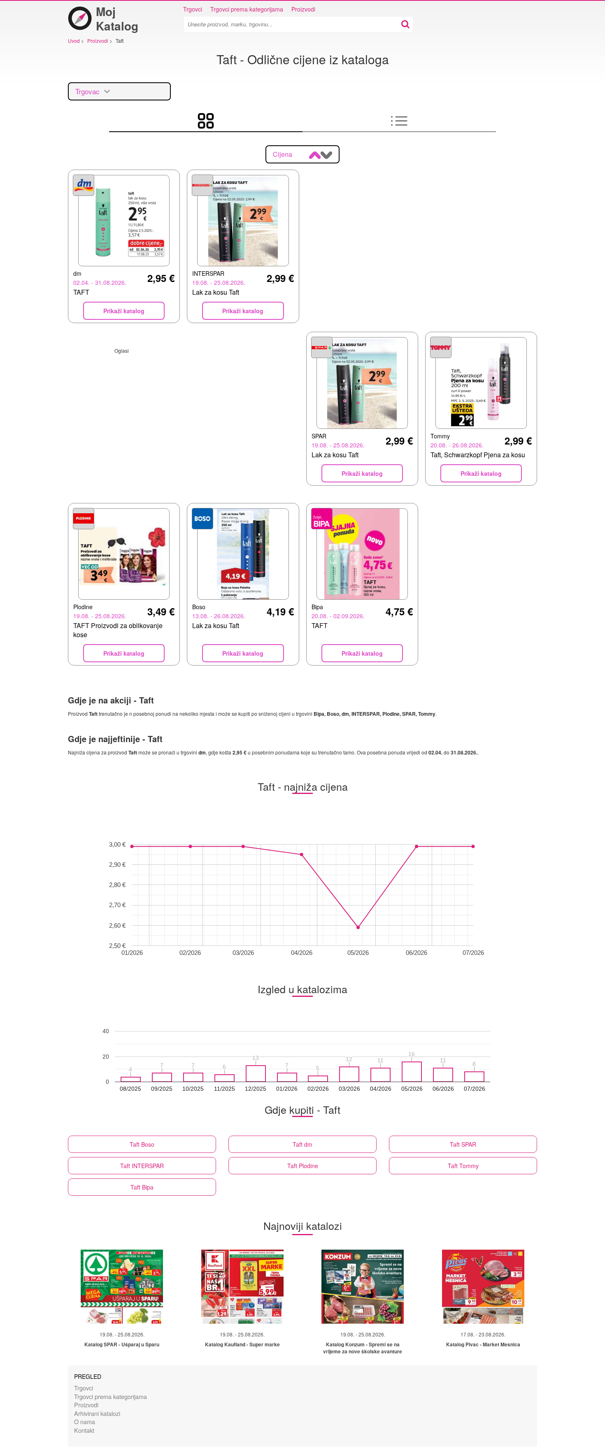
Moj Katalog (117, 18)
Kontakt (84, 1430)
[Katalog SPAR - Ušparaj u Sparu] (122, 1287)
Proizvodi (303, 9)
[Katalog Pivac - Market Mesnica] (483, 1287)
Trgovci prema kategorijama (246, 9)
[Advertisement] (183, 411)
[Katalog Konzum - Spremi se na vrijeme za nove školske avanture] (362, 1287)
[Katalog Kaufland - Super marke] (242, 1287)
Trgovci (192, 9)
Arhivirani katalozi (97, 1413)
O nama (84, 1421)
